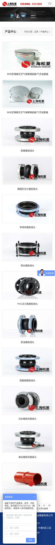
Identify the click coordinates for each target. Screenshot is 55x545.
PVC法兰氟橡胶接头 (27, 303)
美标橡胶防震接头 (27, 457)
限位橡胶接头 (27, 265)
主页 (36, 31)
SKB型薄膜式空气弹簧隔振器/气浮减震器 (27, 74)
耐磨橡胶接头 (27, 150)
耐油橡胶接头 (27, 342)
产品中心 (44, 31)
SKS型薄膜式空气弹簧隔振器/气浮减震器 (27, 112)
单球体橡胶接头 (27, 227)
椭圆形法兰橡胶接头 (27, 189)
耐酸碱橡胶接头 (27, 380)
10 (49, 505)
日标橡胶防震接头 (27, 418)
